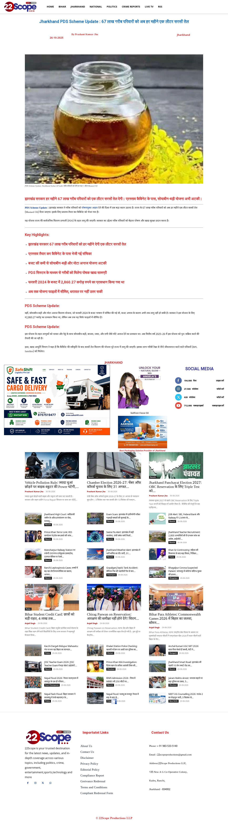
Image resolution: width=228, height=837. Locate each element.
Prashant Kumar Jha (86, 34)
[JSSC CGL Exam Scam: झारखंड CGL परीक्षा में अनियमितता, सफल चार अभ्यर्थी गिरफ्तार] (33, 771)
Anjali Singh (30, 623)
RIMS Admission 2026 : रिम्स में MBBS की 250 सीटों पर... (120, 679)
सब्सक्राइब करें (218, 405)
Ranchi (91, 477)
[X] (117, 46)
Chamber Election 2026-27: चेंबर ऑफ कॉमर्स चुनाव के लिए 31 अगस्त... (114, 485)
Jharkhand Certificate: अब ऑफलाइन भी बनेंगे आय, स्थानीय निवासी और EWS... (50, 743)
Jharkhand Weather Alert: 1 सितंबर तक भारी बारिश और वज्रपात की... (122, 784)
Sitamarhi (173, 826)
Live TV (149, 6)
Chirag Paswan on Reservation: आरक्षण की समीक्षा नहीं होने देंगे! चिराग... (113, 616)
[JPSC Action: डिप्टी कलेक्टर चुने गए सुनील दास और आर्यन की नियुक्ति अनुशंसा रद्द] (176, 721)
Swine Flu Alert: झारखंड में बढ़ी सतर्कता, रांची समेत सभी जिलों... (120, 533)
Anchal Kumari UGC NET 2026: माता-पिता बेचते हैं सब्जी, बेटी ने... (183, 647)
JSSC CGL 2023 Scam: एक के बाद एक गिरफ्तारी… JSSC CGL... (123, 802)
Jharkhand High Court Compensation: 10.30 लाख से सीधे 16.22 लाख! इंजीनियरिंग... (60, 804)
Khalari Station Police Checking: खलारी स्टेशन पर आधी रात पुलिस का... (122, 647)
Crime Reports (131, 6)
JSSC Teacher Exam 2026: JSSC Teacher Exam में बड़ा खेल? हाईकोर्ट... (60, 663)
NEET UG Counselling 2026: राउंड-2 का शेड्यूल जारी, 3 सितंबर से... (185, 695)
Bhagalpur (173, 578)
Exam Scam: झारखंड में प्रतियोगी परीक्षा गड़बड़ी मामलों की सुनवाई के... (123, 516)
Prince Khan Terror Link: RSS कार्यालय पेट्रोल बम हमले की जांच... (58, 533)
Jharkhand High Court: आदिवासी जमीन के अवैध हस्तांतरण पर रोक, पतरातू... (59, 518)
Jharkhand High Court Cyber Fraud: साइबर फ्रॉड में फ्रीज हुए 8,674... (182, 786)
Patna (171, 557)
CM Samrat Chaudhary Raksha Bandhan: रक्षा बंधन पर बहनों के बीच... (60, 820)
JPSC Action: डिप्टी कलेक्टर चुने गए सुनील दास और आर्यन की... (173, 741)
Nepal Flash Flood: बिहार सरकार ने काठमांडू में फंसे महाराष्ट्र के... (59, 695)
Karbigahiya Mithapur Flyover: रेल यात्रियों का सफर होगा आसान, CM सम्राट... (185, 804)
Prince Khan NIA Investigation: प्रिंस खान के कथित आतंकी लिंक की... (121, 663)
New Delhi (30, 477)
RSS (160, 6)
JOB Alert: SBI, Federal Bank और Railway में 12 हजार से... (184, 516)
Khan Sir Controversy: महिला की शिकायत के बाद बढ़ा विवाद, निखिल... (183, 551)
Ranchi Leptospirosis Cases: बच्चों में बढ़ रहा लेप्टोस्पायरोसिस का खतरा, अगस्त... (61, 571)
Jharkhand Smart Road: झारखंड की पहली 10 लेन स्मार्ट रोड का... (184, 663)
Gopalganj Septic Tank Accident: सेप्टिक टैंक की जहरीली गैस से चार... (122, 569)
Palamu (110, 701)
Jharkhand (78, 6)
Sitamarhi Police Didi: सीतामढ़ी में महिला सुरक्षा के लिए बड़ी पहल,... (183, 820)
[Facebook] (109, 46)
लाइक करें (220, 380)
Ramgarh (173, 653)
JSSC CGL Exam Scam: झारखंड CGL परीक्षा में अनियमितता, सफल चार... (60, 768)
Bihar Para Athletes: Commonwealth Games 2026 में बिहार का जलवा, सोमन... (175, 618)
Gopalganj (111, 575)
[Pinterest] (125, 46)
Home (50, 6)
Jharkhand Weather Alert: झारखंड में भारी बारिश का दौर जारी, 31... (123, 551)
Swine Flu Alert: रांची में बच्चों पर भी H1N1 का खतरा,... (121, 768)
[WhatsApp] (132, 46)
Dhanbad (111, 669)
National (96, 6)
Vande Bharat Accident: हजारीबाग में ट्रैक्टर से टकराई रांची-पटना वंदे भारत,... (60, 784)
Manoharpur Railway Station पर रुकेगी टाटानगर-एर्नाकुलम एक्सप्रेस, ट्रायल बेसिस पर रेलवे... (59, 553)
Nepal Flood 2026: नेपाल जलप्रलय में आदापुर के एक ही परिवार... (61, 679)
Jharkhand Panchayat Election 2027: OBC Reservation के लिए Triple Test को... (175, 487)
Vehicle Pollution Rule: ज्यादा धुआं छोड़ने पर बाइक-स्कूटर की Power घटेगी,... (52, 485)
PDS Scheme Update (36, 207)
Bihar (62, 6)
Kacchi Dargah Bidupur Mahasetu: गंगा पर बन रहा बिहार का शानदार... (61, 647)
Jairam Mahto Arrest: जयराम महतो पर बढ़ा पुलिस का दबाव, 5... (185, 679)
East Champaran (52, 685)
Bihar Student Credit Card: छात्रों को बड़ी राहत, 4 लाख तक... (49, 616)
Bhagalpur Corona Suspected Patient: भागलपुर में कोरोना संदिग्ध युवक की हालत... (184, 571)
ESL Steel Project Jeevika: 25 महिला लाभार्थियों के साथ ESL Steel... (122, 820)
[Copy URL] (140, 46)
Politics (112, 6)
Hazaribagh (49, 790)
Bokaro (110, 826)
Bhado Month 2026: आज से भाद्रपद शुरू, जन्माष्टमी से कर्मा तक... (112, 741)
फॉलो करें (220, 388)
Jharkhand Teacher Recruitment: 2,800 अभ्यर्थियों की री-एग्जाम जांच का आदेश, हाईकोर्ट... (184, 535)
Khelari (110, 653)
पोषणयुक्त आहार (90, 207)
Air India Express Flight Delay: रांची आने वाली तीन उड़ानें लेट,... (185, 768)
